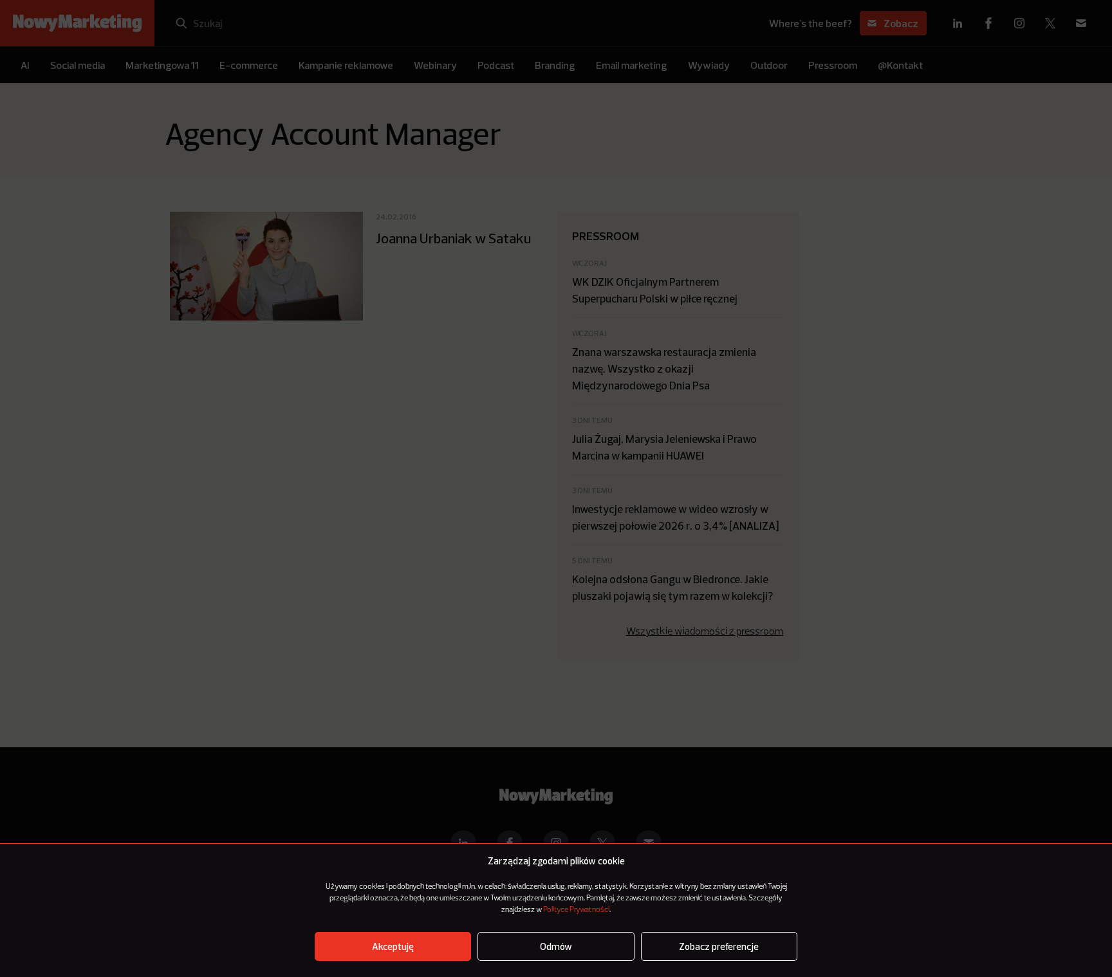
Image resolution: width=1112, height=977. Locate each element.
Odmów (556, 946)
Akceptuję (393, 946)
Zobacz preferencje (719, 946)
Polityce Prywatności (576, 910)
